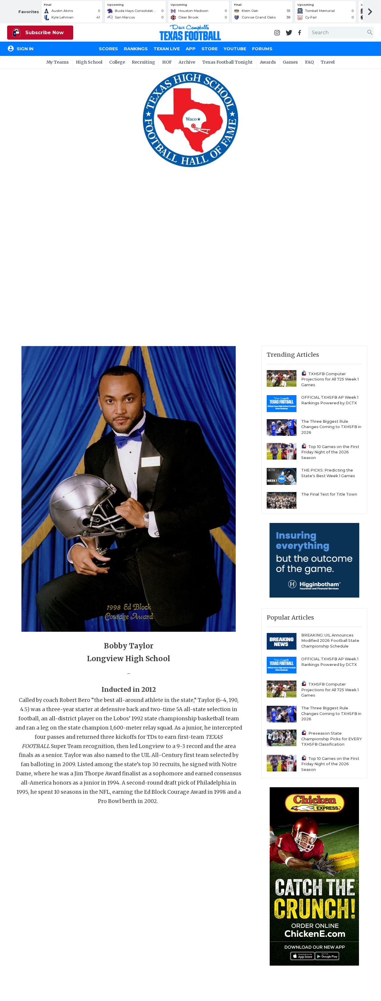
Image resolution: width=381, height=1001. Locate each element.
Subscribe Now (44, 32)
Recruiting (143, 62)
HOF (167, 62)
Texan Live (167, 48)
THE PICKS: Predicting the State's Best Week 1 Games (328, 473)
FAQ (309, 62)
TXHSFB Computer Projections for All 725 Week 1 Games (330, 379)
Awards (268, 62)
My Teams (57, 62)
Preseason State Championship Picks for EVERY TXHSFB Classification (331, 739)
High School (89, 62)
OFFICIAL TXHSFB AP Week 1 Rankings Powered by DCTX (329, 400)
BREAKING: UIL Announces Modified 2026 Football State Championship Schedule (330, 640)
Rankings (136, 48)
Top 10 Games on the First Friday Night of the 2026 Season (330, 452)
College (117, 62)
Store (210, 48)
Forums (262, 48)
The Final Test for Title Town (329, 494)
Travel (328, 62)
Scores (108, 48)
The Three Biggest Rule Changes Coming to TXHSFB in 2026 (331, 427)
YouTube (235, 48)
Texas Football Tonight (227, 62)
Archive (187, 62)
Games (290, 62)
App (191, 48)
